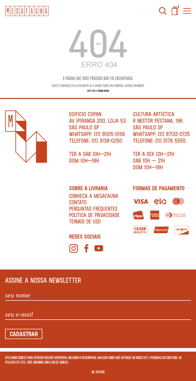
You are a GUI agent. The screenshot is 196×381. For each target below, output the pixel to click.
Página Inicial (103, 90)
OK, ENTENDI (98, 371)
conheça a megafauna (93, 195)
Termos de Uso (85, 221)
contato (78, 202)
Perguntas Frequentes (93, 208)
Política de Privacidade (94, 214)
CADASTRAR (24, 334)
